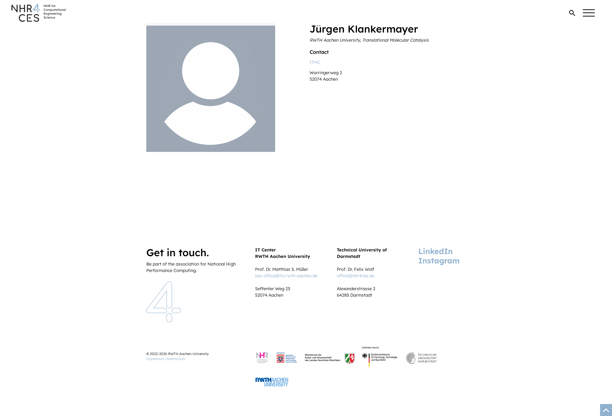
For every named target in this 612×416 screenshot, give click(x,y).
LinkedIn (435, 251)
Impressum (155, 359)
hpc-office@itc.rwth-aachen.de (286, 275)
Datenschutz (175, 359)
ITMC (315, 62)
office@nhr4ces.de (355, 275)
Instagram (438, 260)
